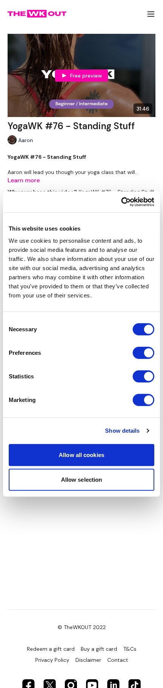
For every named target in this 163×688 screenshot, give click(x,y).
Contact (117, 659)
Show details (122, 430)
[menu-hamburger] (150, 14)
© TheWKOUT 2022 (82, 627)
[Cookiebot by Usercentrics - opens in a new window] (121, 202)
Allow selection (81, 479)
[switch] (143, 352)
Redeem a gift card (51, 648)
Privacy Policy (52, 659)
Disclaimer (88, 659)
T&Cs (129, 648)
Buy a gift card (99, 648)
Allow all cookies (81, 454)
